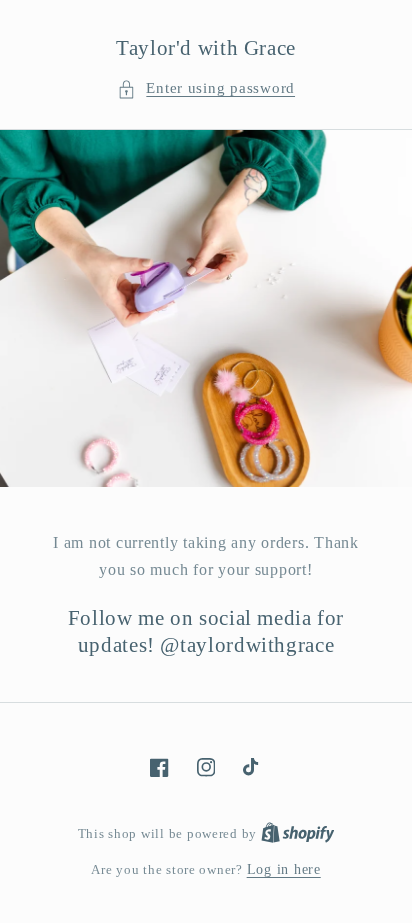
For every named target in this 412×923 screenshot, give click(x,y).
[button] (206, 89)
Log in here (284, 869)
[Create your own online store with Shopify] (298, 833)
